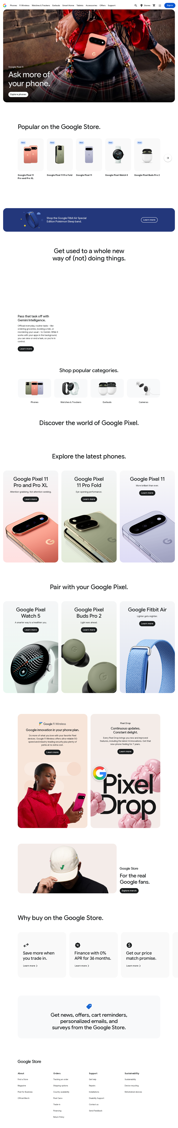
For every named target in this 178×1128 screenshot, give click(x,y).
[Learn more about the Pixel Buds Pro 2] (147, 164)
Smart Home (68, 5)
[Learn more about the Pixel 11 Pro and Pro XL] (31, 164)
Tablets (79, 5)
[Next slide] (168, 158)
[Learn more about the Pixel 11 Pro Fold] (60, 164)
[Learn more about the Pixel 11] (89, 164)
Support (111, 5)
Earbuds (56, 5)
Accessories (91, 5)
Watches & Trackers (41, 5)
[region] (89, 164)
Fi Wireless (24, 5)
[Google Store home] (5, 5)
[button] (135, 5)
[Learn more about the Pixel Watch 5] (118, 164)
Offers (103, 5)
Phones (13, 5)
